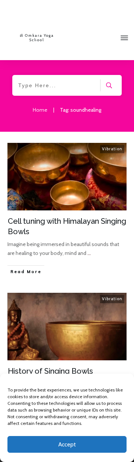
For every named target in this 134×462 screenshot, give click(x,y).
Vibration (112, 148)
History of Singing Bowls (50, 371)
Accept (67, 444)
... (89, 253)
